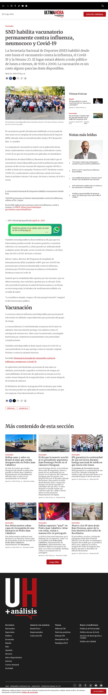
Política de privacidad (30, 692)
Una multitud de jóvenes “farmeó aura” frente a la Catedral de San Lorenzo (87, 179)
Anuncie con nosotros (40, 625)
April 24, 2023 (38, 220)
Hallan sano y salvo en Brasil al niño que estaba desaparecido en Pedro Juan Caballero (20, 461)
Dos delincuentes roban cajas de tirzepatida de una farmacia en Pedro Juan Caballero (19, 529)
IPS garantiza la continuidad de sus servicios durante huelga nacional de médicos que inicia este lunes (87, 461)
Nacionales (9, 26)
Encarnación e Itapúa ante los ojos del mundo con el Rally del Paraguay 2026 (79, 117)
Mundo (71, 99)
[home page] (54, 14)
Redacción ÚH (60, 497)
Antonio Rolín (86, 122)
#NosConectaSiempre (31, 207)
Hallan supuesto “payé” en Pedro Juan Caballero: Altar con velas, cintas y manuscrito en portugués (53, 529)
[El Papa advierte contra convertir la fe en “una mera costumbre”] (98, 101)
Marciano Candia (28, 481)
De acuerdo (98, 691)
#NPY (17, 207)
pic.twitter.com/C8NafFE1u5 (18, 209)
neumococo (23, 408)
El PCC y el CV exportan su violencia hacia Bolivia (85, 171)
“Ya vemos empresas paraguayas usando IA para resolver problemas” (86, 163)
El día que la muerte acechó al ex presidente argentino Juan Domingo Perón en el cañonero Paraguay (53, 461)
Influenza (11, 408)
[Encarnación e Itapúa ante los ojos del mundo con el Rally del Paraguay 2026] (98, 115)
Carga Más (54, 562)
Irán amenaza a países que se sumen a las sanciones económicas (87, 186)
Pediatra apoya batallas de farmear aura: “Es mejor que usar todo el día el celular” (86, 195)
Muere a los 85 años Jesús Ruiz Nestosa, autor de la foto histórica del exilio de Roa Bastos (86, 529)
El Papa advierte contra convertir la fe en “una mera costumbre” (80, 103)
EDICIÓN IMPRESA (94, 14)
